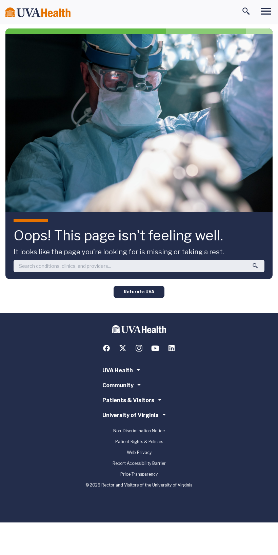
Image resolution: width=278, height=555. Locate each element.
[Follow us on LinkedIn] (171, 348)
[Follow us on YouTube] (155, 348)
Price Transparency (139, 474)
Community (118, 385)
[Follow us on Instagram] (139, 348)
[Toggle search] (246, 11)
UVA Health (117, 370)
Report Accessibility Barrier (139, 463)
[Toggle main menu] (265, 11)
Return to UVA (139, 291)
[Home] (38, 12)
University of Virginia (130, 415)
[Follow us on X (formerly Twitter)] (123, 348)
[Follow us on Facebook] (106, 348)
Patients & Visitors (128, 400)
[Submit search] (255, 265)
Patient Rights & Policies (139, 441)
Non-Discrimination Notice (139, 430)
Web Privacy (139, 452)
